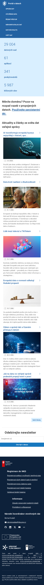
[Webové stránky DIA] (24, 527)
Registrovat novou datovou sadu (19, 484)
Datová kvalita (11, 30)
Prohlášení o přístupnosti (21, 507)
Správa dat (10, 9)
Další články (37, 420)
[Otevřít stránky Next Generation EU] (11, 537)
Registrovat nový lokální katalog (19, 488)
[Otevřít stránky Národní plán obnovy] (11, 547)
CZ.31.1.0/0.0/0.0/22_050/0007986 (30, 561)
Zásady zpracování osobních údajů (25, 503)
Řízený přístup (11, 19)
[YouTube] (19, 527)
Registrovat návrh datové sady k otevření (22, 480)
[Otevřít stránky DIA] (30, 547)
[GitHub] (6, 527)
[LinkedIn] (10, 527)
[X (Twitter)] (15, 527)
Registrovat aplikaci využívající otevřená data (24, 475)
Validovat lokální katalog (16, 492)
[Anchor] (7, 113)
